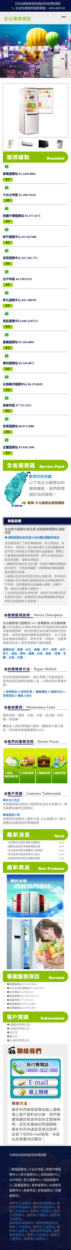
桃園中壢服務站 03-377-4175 (21, 215)
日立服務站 (22, 1203)
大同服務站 (16, 1215)
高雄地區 (29, 1190)
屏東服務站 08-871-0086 (18, 426)
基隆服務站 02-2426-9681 (19, 173)
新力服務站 (43, 1211)
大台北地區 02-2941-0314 (19, 195)
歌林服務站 (46, 1203)
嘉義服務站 (22, 1185)
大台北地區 (36, 1169)
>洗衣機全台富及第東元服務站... (24, 842)
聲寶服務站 (46, 1207)
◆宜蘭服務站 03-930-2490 (21, 1007)
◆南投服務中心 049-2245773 (23, 996)
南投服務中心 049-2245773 (20, 321)
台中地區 (15, 1179)
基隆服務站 (19, 1169)
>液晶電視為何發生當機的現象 (23, 858)
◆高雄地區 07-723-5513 (20, 1000)
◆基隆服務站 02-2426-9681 (22, 984)
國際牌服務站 (21, 1207)
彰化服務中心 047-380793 (19, 300)
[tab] (11, 144)
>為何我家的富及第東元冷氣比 (23, 854)
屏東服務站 (45, 1190)
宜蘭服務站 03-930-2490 (18, 447)
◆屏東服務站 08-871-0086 (21, 1003)
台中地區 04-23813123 (17, 279)
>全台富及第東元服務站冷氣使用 (25, 850)
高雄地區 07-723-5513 (17, 405)
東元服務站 (40, 1215)
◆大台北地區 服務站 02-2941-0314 (26, 988)
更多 (7, 179)
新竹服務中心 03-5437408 (19, 236)
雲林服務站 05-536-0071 (18, 363)
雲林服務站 (39, 1185)
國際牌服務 (43, 1230)
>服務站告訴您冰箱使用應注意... (24, 846)
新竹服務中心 (29, 1174)
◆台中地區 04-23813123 (20, 992)
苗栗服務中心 (50, 1174)
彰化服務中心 (32, 1179)
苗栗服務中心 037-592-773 (20, 258)
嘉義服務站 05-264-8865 (18, 342)
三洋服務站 (19, 1211)
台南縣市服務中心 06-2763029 (22, 384)
